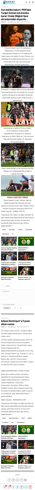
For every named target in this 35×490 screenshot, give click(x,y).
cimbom (20, 229)
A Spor (4, 229)
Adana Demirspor (13, 418)
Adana (4, 418)
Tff (13, 234)
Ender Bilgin (28, 229)
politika (30, 418)
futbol (23, 418)
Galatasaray (5, 234)
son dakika (5, 422)
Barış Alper (12, 229)
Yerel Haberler (21, 422)
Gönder (7, 308)
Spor (12, 422)
